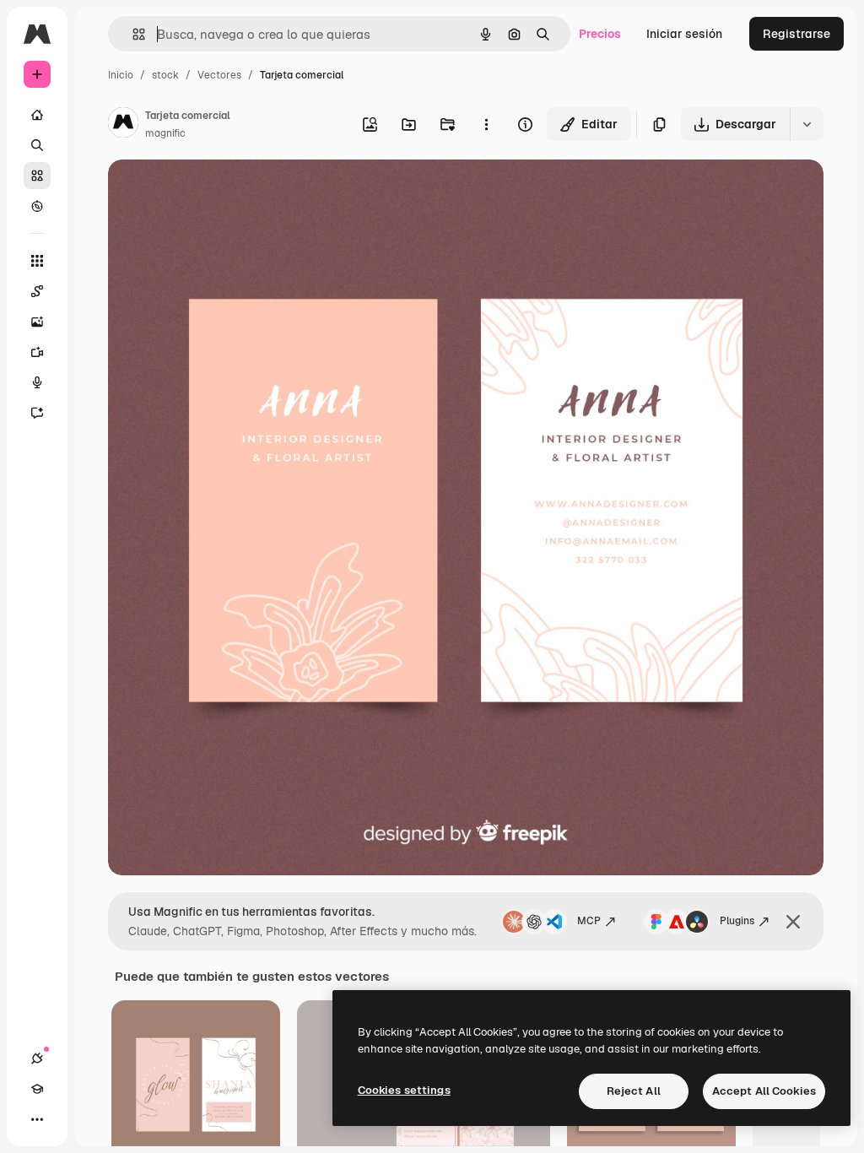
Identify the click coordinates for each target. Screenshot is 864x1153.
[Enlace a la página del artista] (123, 125)
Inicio (120, 75)
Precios (600, 33)
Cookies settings (404, 1090)
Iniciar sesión (684, 33)
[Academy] (37, 1088)
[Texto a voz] (37, 382)
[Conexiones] (37, 1058)
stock (165, 75)
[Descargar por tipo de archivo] (807, 124)
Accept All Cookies (764, 1091)
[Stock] (37, 175)
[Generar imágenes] (37, 321)
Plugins (737, 921)
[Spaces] (37, 291)
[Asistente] (37, 412)
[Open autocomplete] (132, 34)
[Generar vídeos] (37, 351)
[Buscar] (37, 145)
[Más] (37, 1119)
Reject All (634, 1091)
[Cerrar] (793, 922)
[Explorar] (37, 205)
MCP (589, 921)
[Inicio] (37, 114)
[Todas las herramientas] (37, 260)
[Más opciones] (486, 124)
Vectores (219, 75)
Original (216, 192)
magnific (165, 133)
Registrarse (796, 33)
